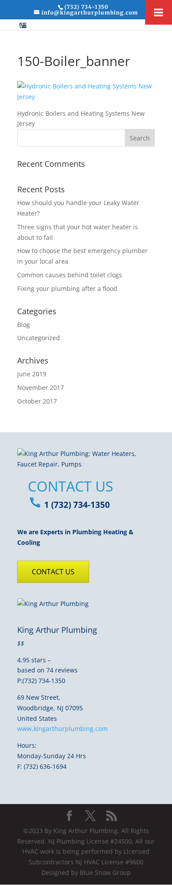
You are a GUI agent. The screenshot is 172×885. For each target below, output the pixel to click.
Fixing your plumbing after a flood (67, 288)
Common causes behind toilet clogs (69, 275)
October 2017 (37, 401)
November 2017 (40, 387)
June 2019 (31, 374)
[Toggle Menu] (158, 12)
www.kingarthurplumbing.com (62, 728)
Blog (23, 324)
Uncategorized (38, 338)
